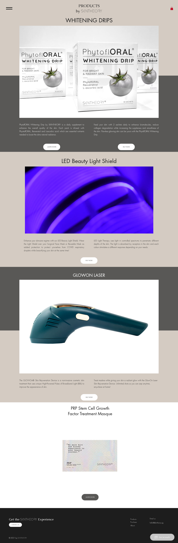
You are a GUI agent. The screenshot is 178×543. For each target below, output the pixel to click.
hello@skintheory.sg (156, 523)
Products (133, 519)
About (133, 525)
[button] (9, 8)
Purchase (133, 522)
